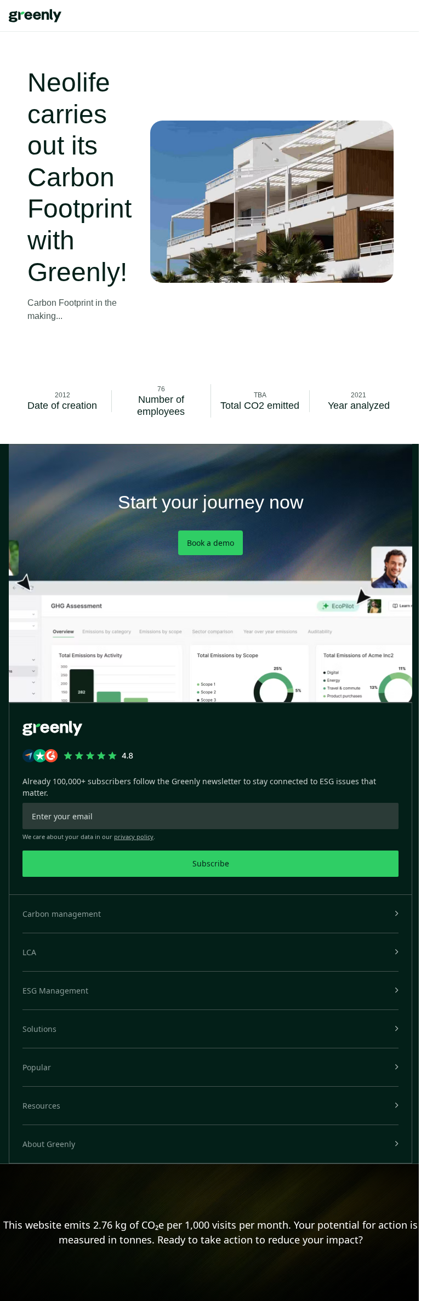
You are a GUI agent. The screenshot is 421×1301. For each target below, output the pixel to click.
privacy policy (133, 836)
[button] (210, 914)
